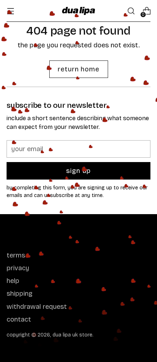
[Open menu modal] (10, 11)
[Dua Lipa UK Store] (78, 11)
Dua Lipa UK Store (72, 335)
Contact (19, 319)
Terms (16, 255)
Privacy (18, 268)
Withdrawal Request (37, 307)
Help (13, 281)
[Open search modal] (130, 11)
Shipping (19, 294)
